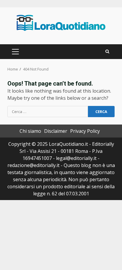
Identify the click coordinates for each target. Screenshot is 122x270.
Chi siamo (30, 131)
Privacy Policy (85, 131)
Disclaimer (55, 131)
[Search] (107, 51)
